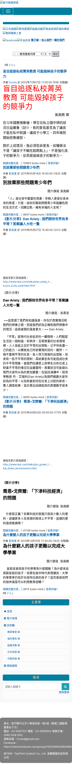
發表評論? (53, 163)
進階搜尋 (64, 692)
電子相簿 (11, 618)
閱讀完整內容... (12, 163)
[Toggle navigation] (8, 11)
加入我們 (46, 39)
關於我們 (59, 39)
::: (3, 20)
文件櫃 (10, 625)
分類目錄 (12, 658)
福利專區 (12, 638)
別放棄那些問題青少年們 (21, 167)
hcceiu (13, 82)
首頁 (9, 611)
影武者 (13, 173)
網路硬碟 (11, 665)
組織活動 (12, 645)
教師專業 (12, 632)
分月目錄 (12, 652)
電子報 (35, 39)
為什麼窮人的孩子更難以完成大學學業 (31, 535)
